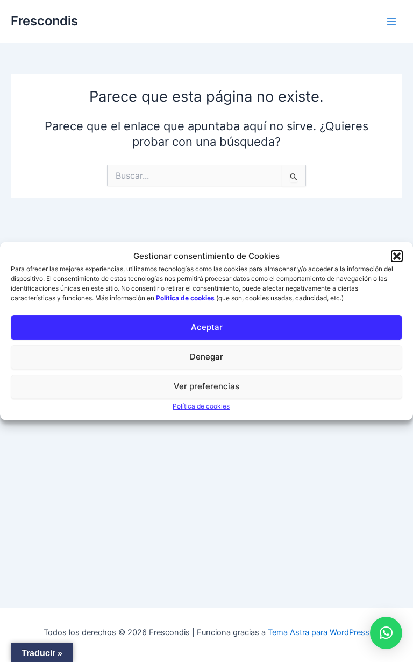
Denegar (206, 356)
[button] (396, 256)
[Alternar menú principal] (391, 21)
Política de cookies (201, 406)
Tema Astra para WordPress (318, 632)
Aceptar (207, 327)
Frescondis (44, 21)
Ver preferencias (206, 386)
